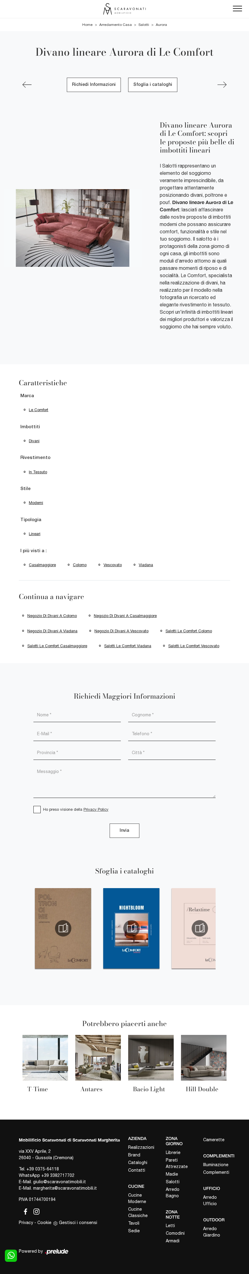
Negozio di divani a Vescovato (121, 631)
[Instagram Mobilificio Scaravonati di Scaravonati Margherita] (34, 1210)
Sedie (134, 1230)
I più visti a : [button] (33, 551)
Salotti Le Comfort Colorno (188, 631)
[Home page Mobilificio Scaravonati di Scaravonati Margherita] (124, 9)
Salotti (143, 25)
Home (87, 25)
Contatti (136, 1170)
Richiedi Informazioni (94, 85)
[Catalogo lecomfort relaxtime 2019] (199, 928)
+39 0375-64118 (42, 1168)
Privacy (26, 1222)
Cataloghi (137, 1162)
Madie (172, 1174)
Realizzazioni (141, 1147)
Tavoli (133, 1223)
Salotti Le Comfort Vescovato (193, 646)
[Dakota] (27, 84)
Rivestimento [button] (35, 458)
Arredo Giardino (211, 1231)
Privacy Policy (96, 809)
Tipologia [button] (30, 520)
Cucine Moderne (137, 1198)
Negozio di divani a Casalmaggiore (125, 615)
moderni (36, 502)
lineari (34, 533)
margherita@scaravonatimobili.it (65, 1188)
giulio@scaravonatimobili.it (59, 1181)
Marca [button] (27, 396)
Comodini (175, 1233)
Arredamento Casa (115, 25)
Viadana (146, 565)
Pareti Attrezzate (177, 1163)
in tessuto (38, 472)
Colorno (80, 565)
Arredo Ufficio (210, 1200)
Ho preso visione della (75, 809)
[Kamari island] (222, 84)
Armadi (172, 1240)
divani (34, 441)
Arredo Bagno (172, 1192)
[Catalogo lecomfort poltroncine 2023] (63, 928)
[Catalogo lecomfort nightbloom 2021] (131, 928)
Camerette (213, 1139)
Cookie (44, 1222)
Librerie (173, 1152)
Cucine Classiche (138, 1212)
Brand (134, 1154)
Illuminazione (215, 1164)
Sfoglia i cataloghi (152, 85)
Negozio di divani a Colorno (52, 615)
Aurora (161, 25)
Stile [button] (25, 489)
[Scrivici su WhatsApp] (11, 1256)
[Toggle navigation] (237, 9)
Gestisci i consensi (78, 1222)
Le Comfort (38, 410)
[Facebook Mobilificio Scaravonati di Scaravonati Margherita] (24, 1210)
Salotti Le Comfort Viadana (127, 646)
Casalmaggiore (42, 565)
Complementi (216, 1172)
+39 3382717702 (57, 1175)
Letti (170, 1225)
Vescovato (113, 565)
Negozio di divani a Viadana (52, 631)
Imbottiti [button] (30, 427)
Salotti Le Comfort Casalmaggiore (57, 646)
